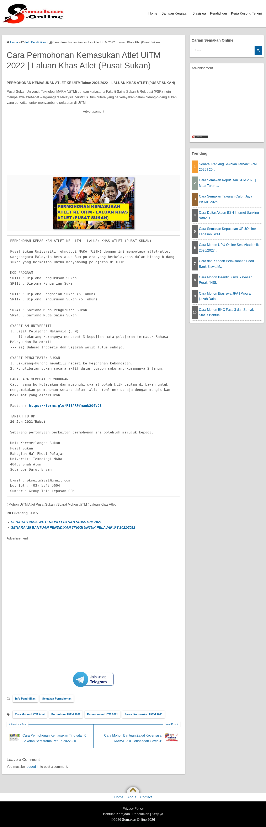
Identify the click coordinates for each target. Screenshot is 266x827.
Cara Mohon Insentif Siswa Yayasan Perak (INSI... (225, 279)
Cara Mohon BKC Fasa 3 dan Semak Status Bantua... (226, 312)
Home (152, 13)
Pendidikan (218, 13)
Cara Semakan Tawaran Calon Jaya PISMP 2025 (225, 199)
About (131, 797)
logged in (32, 766)
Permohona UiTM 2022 (65, 714)
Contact (146, 797)
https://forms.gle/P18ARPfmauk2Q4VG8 (65, 406)
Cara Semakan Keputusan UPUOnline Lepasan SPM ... (227, 231)
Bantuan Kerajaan (174, 13)
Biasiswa (199, 13)
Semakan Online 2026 (138, 819)
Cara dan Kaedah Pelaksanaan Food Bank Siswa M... (226, 263)
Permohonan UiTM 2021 (102, 714)
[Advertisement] (131, 143)
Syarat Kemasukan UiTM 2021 (143, 714)
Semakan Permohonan (56, 698)
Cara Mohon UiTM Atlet (30, 714)
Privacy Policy (133, 808)
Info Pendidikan (25, 698)
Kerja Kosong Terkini (246, 13)
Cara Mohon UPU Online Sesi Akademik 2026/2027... (229, 247)
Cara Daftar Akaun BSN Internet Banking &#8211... (229, 215)
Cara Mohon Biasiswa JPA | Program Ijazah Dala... (226, 296)
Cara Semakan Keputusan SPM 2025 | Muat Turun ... (227, 182)
